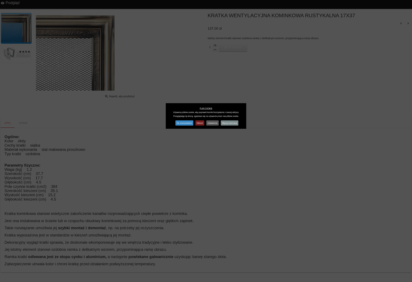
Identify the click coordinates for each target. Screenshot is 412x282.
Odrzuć (200, 123)
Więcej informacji (229, 123)
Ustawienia (212, 123)
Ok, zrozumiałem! (184, 123)
